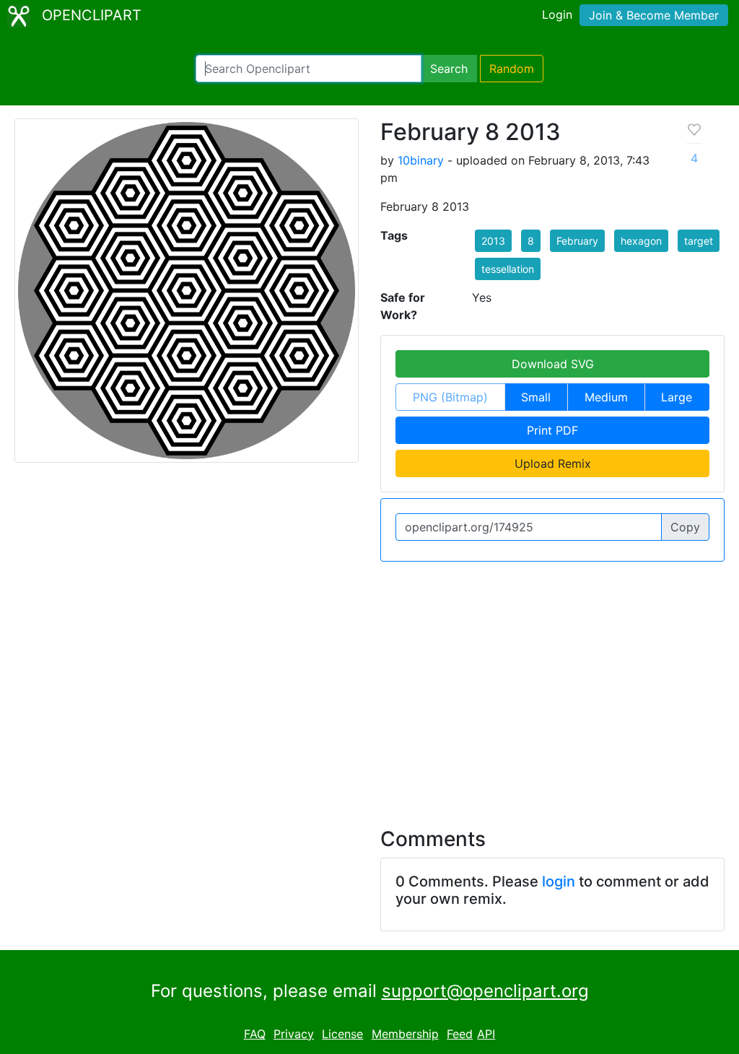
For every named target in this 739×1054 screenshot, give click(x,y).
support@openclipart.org (485, 990)
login (558, 881)
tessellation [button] (507, 269)
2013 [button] (493, 241)
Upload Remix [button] (553, 463)
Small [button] (536, 397)
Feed (460, 1034)
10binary (421, 160)
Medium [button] (606, 397)
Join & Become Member (654, 15)
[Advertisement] (369, 686)
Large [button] (676, 397)
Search (449, 68)
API (486, 1034)
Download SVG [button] (553, 364)
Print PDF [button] (552, 430)
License (342, 1034)
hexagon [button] (641, 241)
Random (511, 68)
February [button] (577, 241)
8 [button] (531, 241)
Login (557, 14)
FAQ (255, 1034)
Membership (405, 1034)
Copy (685, 527)
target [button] (698, 241)
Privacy (294, 1034)
